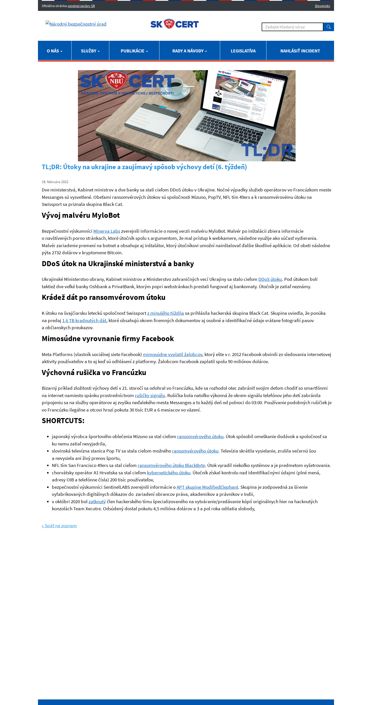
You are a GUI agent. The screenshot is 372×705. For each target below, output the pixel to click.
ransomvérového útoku (200, 436)
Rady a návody (188, 51)
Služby (89, 51)
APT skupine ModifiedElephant (207, 487)
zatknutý (97, 501)
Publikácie (133, 51)
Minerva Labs (106, 231)
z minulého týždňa (165, 313)
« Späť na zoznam (59, 525)
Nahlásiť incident (300, 51)
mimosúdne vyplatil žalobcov (172, 354)
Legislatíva (243, 51)
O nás (53, 51)
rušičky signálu (150, 395)
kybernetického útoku (168, 472)
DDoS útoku (270, 279)
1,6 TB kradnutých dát (84, 320)
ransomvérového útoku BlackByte (171, 465)
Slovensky (322, 6)
